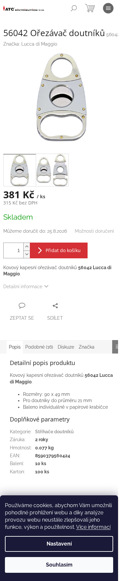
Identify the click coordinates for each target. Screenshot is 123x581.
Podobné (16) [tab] (39, 347)
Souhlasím (59, 565)
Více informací (93, 527)
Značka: (30, 44)
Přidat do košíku (63, 250)
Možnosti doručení (94, 231)
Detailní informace (22, 286)
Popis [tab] (15, 347)
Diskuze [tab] (66, 347)
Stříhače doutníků (54, 431)
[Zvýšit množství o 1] (26, 246)
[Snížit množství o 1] (26, 254)
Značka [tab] (86, 347)
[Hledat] (73, 8)
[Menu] (108, 8)
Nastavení (59, 544)
